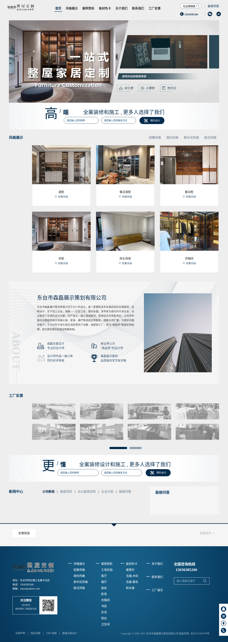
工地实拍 (107, 569)
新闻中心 (16, 492)
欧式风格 (79, 587)
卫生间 (105, 624)
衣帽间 (105, 600)
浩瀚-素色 (132, 581)
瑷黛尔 (130, 569)
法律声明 (20, 633)
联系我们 (138, 8)
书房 (104, 606)
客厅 (104, 575)
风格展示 (72, 8)
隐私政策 (36, 633)
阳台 (104, 618)
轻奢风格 (79, 569)
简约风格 (79, 575)
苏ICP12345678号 (200, 633)
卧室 (104, 594)
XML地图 (51, 633)
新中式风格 (81, 581)
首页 (58, 8)
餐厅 (104, 581)
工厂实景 (155, 8)
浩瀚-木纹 (132, 575)
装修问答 (213, 6)
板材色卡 (105, 8)
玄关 (104, 612)
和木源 (130, 587)
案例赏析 (88, 8)
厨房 (104, 587)
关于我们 (121, 8)
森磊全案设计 (69, 633)
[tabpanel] (125, 421)
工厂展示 (157, 590)
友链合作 (208, 533)
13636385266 (189, 14)
